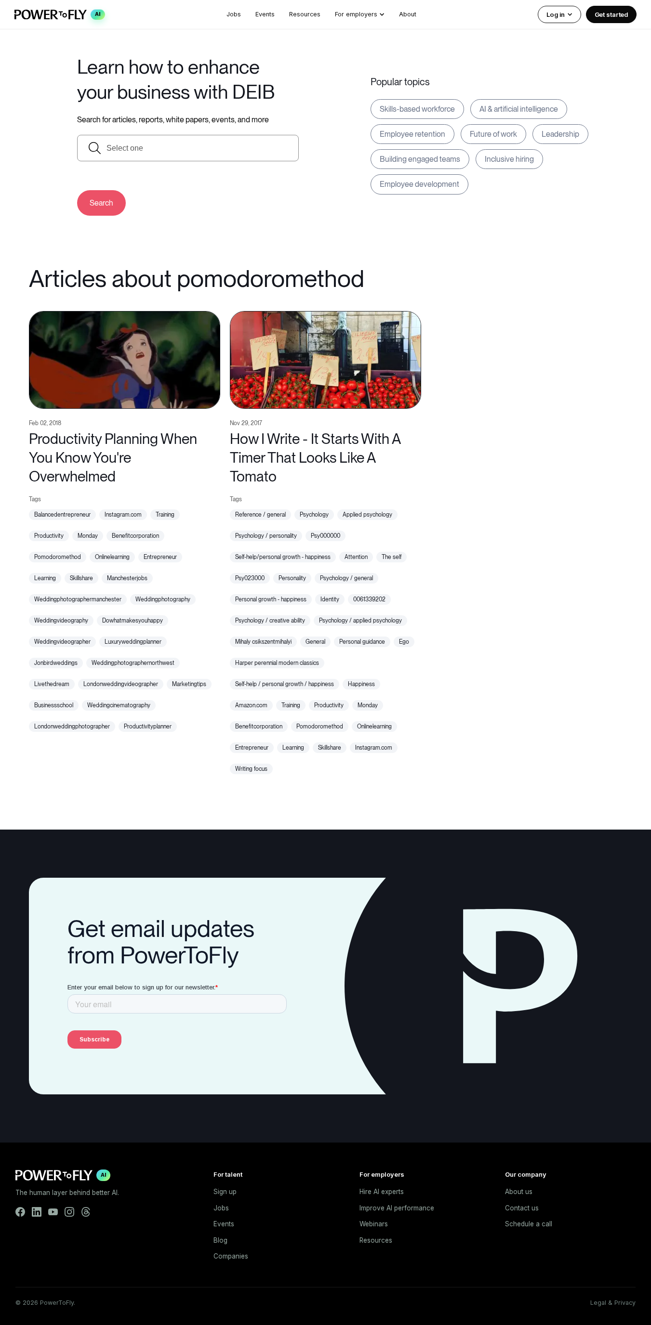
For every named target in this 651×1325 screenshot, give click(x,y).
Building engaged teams (420, 159)
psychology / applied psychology (360, 620)
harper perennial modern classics (277, 663)
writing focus (251, 769)
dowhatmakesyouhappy (132, 620)
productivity (49, 536)
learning (45, 578)
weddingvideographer (62, 641)
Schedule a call (528, 1224)
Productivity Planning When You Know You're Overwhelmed (113, 457)
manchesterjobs (127, 578)
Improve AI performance (396, 1208)
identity (329, 599)
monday (88, 536)
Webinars (373, 1224)
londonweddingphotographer (72, 726)
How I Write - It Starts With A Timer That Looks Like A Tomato (315, 457)
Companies (230, 1256)
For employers (356, 14)
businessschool (53, 705)
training (165, 514)
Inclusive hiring (509, 159)
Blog (220, 1240)
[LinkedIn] (36, 1212)
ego (404, 641)
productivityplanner (148, 726)
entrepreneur (160, 557)
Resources (304, 14)
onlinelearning (112, 557)
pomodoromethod (57, 557)
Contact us (522, 1208)
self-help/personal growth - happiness (283, 557)
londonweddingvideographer (120, 684)
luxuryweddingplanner (133, 641)
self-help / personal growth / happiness (284, 684)
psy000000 (325, 536)
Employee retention (412, 134)
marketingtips (189, 684)
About (407, 14)
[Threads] (86, 1212)
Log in (555, 14)
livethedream (51, 684)
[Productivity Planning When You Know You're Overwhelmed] (124, 359)
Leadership (560, 134)
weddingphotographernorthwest (133, 663)
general (315, 641)
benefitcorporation (135, 536)
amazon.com (251, 705)
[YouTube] (53, 1212)
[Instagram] (69, 1212)
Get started (611, 14)
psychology (314, 514)
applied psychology (367, 514)
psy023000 (250, 578)
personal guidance (362, 641)
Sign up (225, 1191)
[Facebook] (20, 1212)
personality (292, 578)
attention (356, 557)
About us (518, 1191)
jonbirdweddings (56, 663)
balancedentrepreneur (62, 514)
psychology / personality (266, 536)
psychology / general (346, 578)
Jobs (233, 14)
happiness (361, 684)
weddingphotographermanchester (77, 599)
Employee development (419, 184)
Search (101, 203)
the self (391, 557)
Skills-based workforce (417, 109)
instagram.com (123, 514)
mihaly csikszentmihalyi (263, 641)
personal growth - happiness (270, 599)
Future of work (493, 134)
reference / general (260, 514)
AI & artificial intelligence (518, 109)
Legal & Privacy (613, 1302)
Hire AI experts (381, 1191)
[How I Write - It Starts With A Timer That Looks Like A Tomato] (325, 359)
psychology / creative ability (270, 620)
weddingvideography (61, 620)
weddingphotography (162, 599)
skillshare (81, 578)
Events (265, 14)
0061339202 (369, 599)
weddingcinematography (118, 705)
